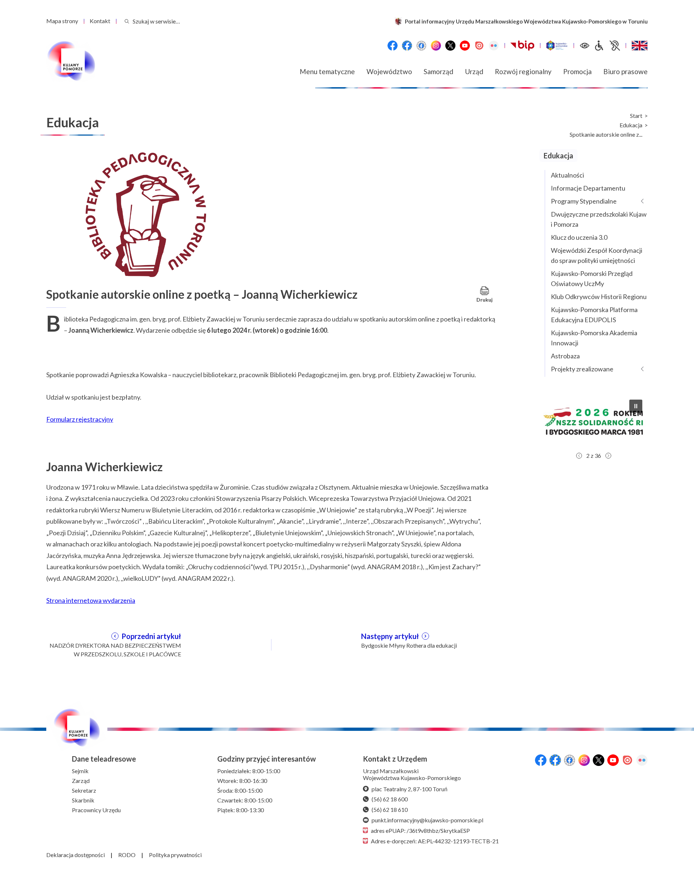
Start (636, 116)
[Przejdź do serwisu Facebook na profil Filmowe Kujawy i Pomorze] (421, 46)
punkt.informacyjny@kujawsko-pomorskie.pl (427, 820)
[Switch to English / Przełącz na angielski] (639, 46)
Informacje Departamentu (588, 188)
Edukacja (631, 125)
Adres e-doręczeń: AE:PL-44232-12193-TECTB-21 (435, 841)
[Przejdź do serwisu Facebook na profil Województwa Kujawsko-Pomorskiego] (392, 46)
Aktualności (567, 175)
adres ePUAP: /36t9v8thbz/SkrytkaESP (420, 830)
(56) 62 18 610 (390, 809)
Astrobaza (565, 356)
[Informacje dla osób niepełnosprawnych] (607, 46)
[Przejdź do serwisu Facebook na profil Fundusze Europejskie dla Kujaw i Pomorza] (407, 46)
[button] (593, 421)
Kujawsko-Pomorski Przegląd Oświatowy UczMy (592, 278)
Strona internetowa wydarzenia (90, 600)
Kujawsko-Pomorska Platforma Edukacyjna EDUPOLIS (594, 315)
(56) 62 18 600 (390, 799)
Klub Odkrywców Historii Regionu (599, 297)
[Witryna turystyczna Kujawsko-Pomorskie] (557, 46)
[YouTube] (465, 46)
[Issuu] (479, 46)
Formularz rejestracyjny (79, 419)
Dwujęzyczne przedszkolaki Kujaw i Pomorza (599, 219)
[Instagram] (436, 46)
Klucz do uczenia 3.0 (579, 237)
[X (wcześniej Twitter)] (450, 46)
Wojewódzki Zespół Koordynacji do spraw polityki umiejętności (596, 255)
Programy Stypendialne (584, 201)
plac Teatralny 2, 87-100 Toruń (409, 788)
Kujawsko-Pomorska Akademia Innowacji (594, 338)
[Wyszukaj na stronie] (127, 21)
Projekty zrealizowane (582, 369)
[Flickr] (494, 46)
